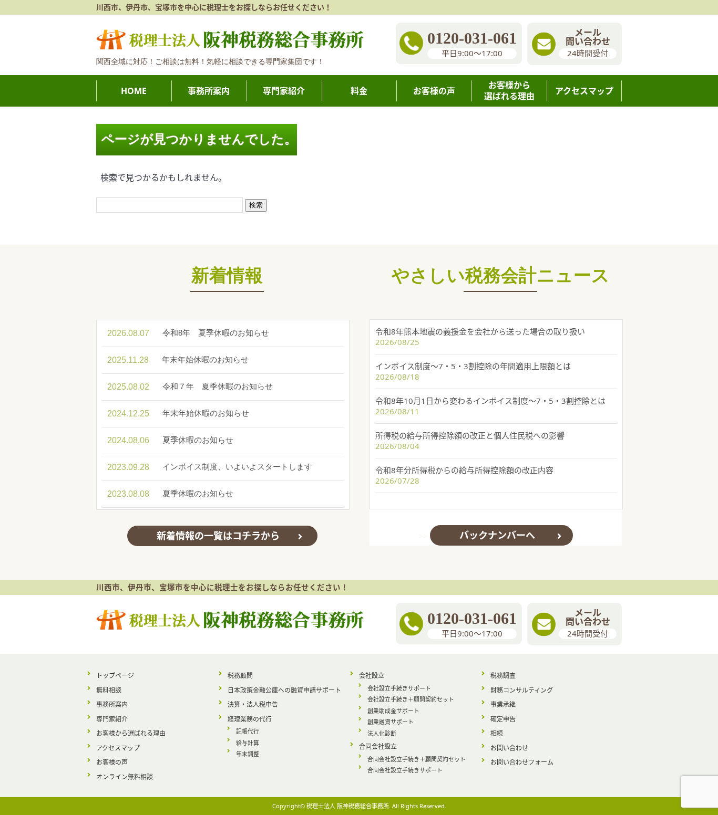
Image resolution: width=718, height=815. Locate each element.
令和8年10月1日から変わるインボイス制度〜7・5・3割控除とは (490, 400)
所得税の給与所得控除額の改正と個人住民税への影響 (470, 435)
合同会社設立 (378, 746)
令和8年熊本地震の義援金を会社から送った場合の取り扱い (480, 331)
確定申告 (503, 719)
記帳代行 (247, 731)
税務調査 (503, 675)
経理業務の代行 (250, 719)
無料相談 (108, 690)
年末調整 (247, 754)
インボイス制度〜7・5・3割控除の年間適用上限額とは (473, 366)
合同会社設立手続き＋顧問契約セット (416, 759)
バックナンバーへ (497, 535)
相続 (496, 733)
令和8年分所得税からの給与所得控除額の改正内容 (464, 470)
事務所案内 (112, 704)
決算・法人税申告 (253, 704)
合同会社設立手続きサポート (405, 770)
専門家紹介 (112, 719)
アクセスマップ (118, 748)
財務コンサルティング (521, 690)
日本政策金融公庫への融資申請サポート (284, 690)
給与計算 (247, 743)
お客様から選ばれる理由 (131, 733)
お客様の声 (112, 762)
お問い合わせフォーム (521, 762)
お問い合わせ (509, 748)
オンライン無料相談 (124, 776)
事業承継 (503, 704)
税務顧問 (240, 675)
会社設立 (371, 675)
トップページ (115, 675)
